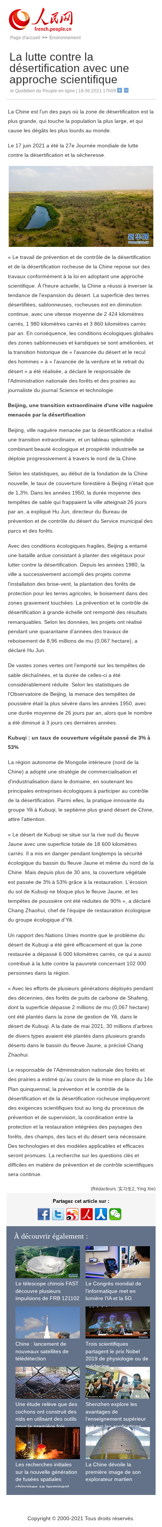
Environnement (65, 37)
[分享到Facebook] (44, 1214)
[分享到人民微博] (87, 1214)
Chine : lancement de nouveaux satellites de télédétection (42, 1351)
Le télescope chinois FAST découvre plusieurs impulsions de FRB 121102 (47, 1290)
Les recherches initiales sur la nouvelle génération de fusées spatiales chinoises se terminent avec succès (46, 1479)
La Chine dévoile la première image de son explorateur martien (113, 1471)
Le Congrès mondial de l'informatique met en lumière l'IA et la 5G (113, 1290)
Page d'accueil (25, 37)
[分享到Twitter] (58, 1214)
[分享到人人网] (101, 1214)
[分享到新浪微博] (72, 1214)
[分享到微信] (115, 1214)
